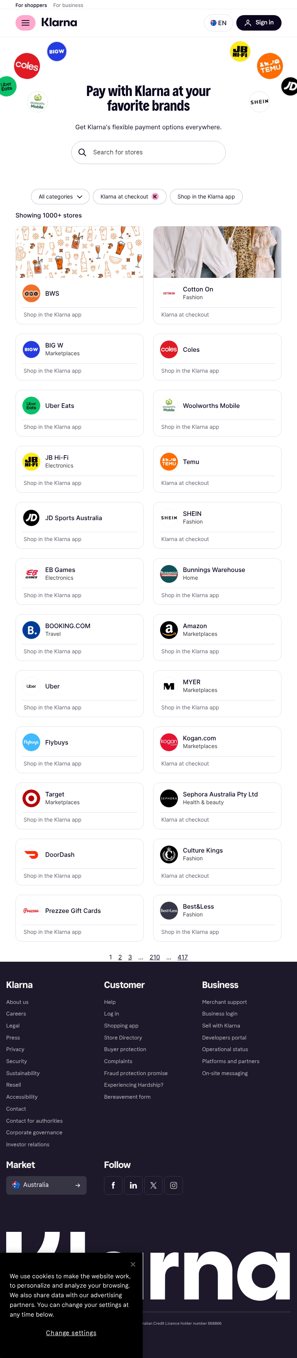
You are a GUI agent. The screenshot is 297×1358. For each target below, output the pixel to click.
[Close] (133, 1264)
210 (155, 957)
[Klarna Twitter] (153, 1185)
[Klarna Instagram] (173, 1185)
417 (183, 957)
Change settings (71, 1333)
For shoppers (31, 5)
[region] (71, 1305)
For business (68, 5)
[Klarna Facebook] (113, 1185)
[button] (218, 22)
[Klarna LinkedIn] (133, 1185)
